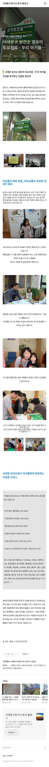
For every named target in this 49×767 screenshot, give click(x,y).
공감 (4, 756)
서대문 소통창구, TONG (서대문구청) (16, 752)
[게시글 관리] (15, 654)
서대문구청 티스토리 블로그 (15, 3)
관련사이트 (7, 747)
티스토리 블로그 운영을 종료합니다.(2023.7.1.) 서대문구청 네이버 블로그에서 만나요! (18, 724)
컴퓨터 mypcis (8, 761)
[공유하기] (12, 654)
